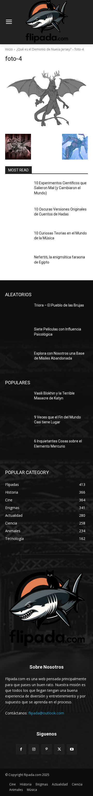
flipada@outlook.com (46, 713)
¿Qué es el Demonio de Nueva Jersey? (43, 49)
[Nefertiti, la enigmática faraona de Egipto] (17, 263)
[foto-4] (46, 99)
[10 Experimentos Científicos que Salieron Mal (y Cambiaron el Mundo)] (17, 189)
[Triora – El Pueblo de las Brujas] (17, 311)
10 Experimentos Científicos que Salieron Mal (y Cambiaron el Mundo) (60, 188)
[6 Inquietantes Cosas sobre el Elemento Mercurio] (17, 447)
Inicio (9, 49)
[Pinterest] (46, 749)
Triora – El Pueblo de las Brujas (59, 305)
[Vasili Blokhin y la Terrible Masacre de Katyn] (17, 399)
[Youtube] (72, 749)
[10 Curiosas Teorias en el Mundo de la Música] (17, 239)
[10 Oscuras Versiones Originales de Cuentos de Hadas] (17, 215)
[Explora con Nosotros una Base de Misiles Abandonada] (17, 359)
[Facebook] (21, 749)
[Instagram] (34, 749)
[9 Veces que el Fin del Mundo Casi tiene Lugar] (17, 423)
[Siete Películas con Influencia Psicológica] (17, 335)
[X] (59, 749)
